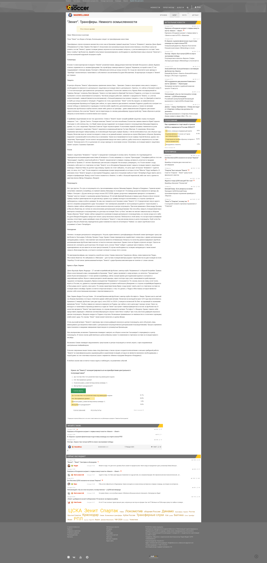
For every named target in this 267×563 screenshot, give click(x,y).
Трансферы (76, 1)
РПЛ (78, 518)
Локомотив (134, 511)
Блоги (180, 7)
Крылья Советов (74, 515)
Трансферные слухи (150, 515)
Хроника (163, 15)
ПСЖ (166, 515)
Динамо (168, 511)
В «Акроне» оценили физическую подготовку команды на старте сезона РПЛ (94, 437)
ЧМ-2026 (118, 519)
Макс (75, 484)
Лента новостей (79, 475)
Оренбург (191, 515)
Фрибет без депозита (136, 1)
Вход (198, 7)
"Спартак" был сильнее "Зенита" (176, 170)
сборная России (152, 511)
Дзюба (171, 515)
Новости (155, 7)
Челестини (133, 520)
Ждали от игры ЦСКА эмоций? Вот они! (179, 181)
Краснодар (90, 515)
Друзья (196, 14)
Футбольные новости (112, 527)
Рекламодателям (72, 535)
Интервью (109, 529)
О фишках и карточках (73, 531)
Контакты (70, 537)
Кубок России (129, 515)
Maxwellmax (78, 447)
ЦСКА (75, 511)
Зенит (91, 511)
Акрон (97, 520)
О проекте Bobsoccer (73, 527)
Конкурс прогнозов (107, 1)
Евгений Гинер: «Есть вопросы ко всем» (179, 189)
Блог (176, 14)
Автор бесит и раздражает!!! (83, 386)
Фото (185, 14)
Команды (118, 1)
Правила (68, 1)
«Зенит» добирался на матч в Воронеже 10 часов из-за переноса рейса (92, 499)
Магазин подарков (111, 539)
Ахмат (70, 520)
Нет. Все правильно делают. (83, 380)
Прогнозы (168, 7)
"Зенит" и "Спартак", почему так (176, 201)
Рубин (122, 512)
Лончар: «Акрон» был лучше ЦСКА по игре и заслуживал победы (90, 442)
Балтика (179, 515)
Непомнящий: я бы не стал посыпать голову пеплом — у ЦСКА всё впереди (94, 490)
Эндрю (76, 465)
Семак (102, 515)
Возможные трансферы (113, 515)
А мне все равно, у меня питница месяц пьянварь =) (90, 383)
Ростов (192, 512)
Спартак (109, 510)
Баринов (86, 519)
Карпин (185, 512)
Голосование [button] (79, 410)
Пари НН (91, 520)
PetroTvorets (77, 502)
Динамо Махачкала (107, 520)
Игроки (125, 1)
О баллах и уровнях (73, 533)
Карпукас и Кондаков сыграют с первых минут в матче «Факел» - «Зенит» (93, 431)
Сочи (186, 515)
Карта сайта (109, 541)
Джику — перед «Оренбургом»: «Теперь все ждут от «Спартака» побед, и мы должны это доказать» (182, 109)
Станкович (125, 519)
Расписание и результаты (91, 1)
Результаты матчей (112, 535)
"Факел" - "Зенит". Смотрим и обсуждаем (82, 462)
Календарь (109, 533)
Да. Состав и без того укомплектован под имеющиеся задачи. (94, 377)
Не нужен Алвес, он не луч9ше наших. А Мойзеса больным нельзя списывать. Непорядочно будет (130, 493)
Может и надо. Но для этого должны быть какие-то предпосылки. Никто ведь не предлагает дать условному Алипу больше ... (138, 465)
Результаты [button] (96, 410)
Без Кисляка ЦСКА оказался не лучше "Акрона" (181, 158)
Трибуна (108, 531)
